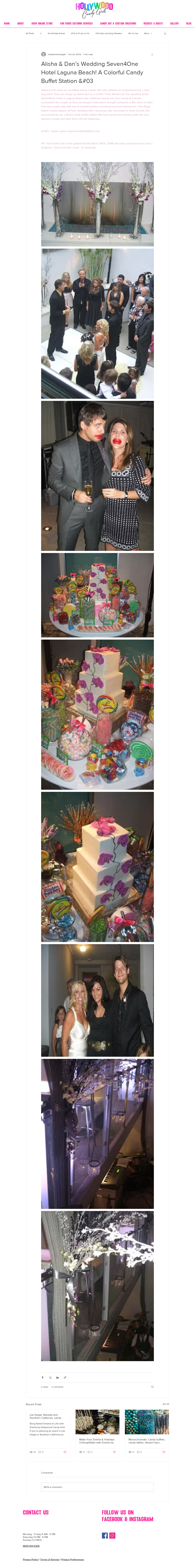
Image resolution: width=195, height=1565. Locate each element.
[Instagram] (112, 1536)
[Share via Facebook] (42, 1377)
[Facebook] (105, 1536)
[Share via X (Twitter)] (50, 1377)
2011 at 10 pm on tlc (80, 33)
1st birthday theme (56, 33)
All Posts (30, 33)
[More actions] (152, 54)
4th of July (133, 33)
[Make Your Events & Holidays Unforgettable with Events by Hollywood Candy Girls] (98, 1422)
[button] (165, 33)
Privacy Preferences (72, 1559)
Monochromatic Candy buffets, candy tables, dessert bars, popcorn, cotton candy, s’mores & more (147, 1441)
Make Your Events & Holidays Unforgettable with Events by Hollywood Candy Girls (96, 1441)
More (146, 33)
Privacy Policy (30, 1559)
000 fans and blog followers (109, 33)
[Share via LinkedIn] (57, 1377)
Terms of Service (49, 1559)
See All (166, 1404)
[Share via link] (65, 1377)
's (41, 33)
